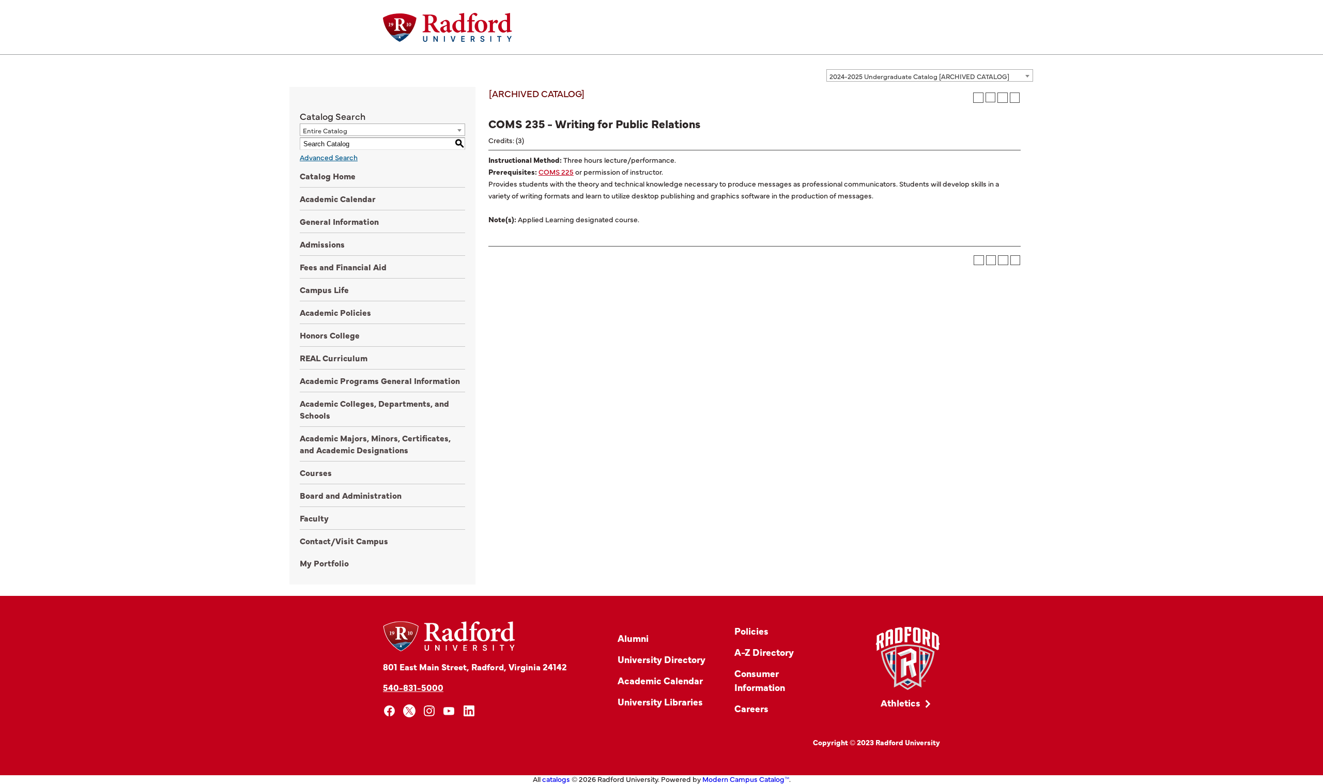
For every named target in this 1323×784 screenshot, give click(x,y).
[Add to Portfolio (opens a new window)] (978, 98)
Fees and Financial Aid (343, 266)
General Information (339, 221)
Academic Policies (335, 312)
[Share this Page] (990, 97)
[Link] (907, 658)
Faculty (314, 518)
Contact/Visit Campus (344, 540)
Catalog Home (328, 175)
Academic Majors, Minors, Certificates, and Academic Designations (375, 443)
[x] (409, 710)
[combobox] (929, 75)
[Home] (447, 27)
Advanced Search (329, 157)
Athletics (900, 702)
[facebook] (389, 710)
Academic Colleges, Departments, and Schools (374, 409)
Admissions (322, 244)
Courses (316, 472)
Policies (751, 630)
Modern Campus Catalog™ (745, 779)
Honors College (330, 335)
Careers (751, 708)
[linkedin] (469, 710)
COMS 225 (556, 171)
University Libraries (660, 701)
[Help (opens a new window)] (1015, 98)
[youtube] (449, 710)
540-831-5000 (413, 687)
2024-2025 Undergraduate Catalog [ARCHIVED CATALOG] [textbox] (919, 76)
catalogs (556, 779)
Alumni (633, 638)
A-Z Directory (764, 651)
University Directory (661, 659)
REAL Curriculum (333, 357)
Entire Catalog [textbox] (325, 130)
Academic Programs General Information (380, 380)
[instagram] (429, 710)
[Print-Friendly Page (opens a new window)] (1002, 98)
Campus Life (324, 289)
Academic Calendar (338, 198)
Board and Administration (351, 495)
